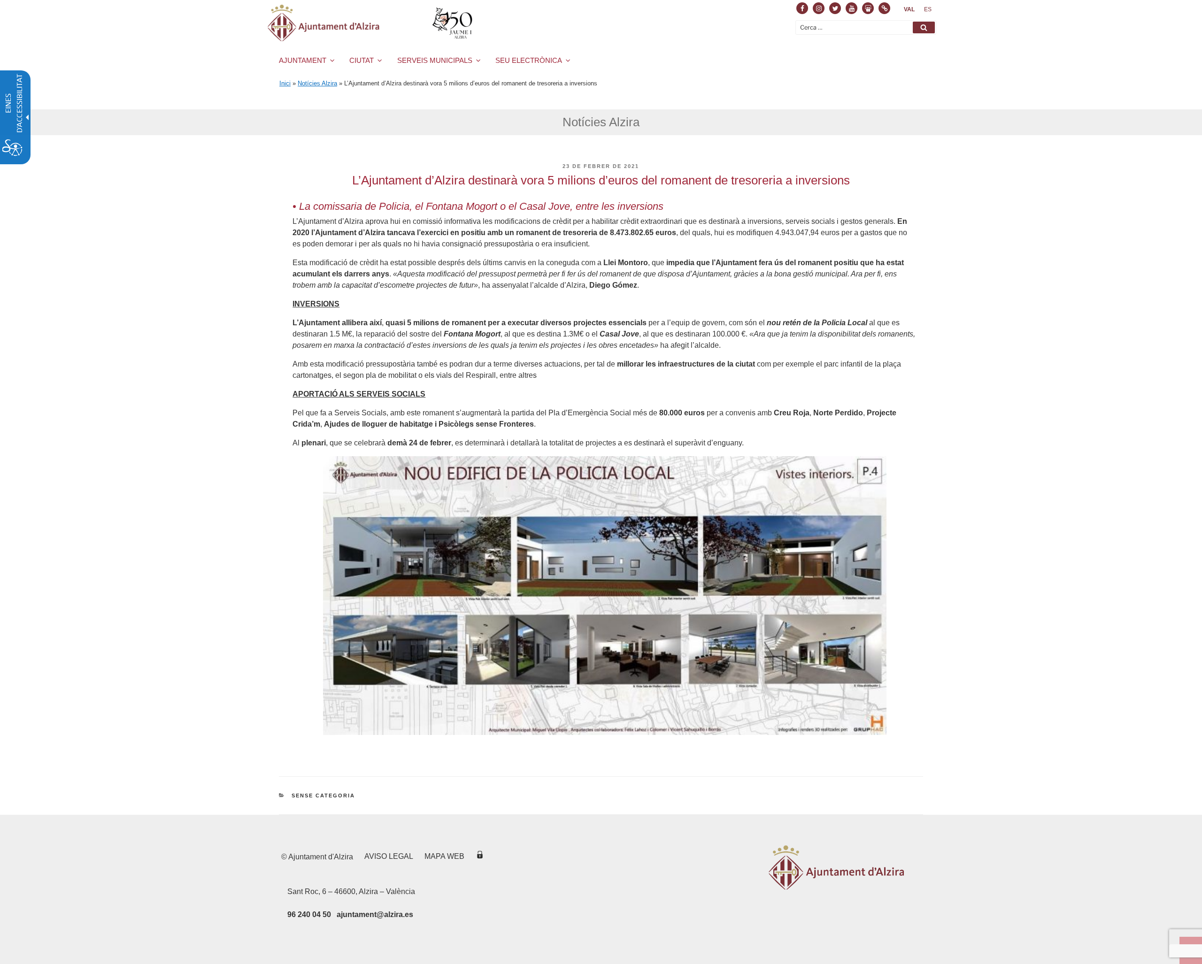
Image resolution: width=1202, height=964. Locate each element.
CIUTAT (361, 60)
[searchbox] (865, 27)
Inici (285, 83)
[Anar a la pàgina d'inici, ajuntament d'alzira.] (371, 23)
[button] (924, 27)
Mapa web (444, 856)
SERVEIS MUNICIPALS (434, 60)
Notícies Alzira (317, 83)
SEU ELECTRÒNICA (528, 60)
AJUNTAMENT (302, 60)
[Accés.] (480, 856)
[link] (909, 9)
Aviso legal (388, 856)
